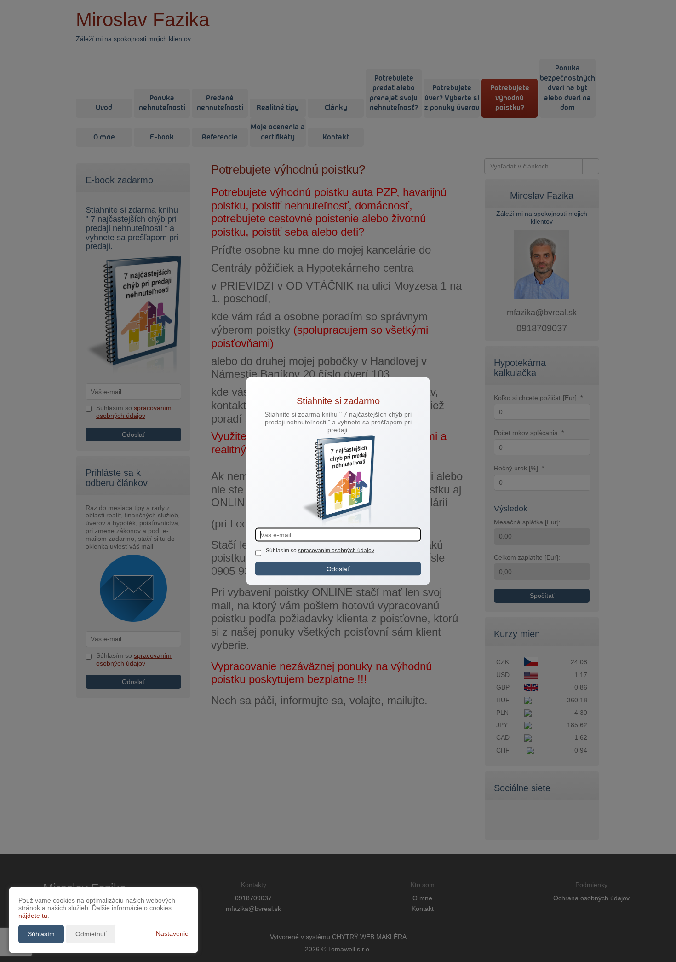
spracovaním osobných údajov (336, 550)
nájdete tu (32, 915)
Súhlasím (41, 934)
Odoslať (338, 568)
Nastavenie (172, 933)
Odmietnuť (90, 934)
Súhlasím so (282, 550)
